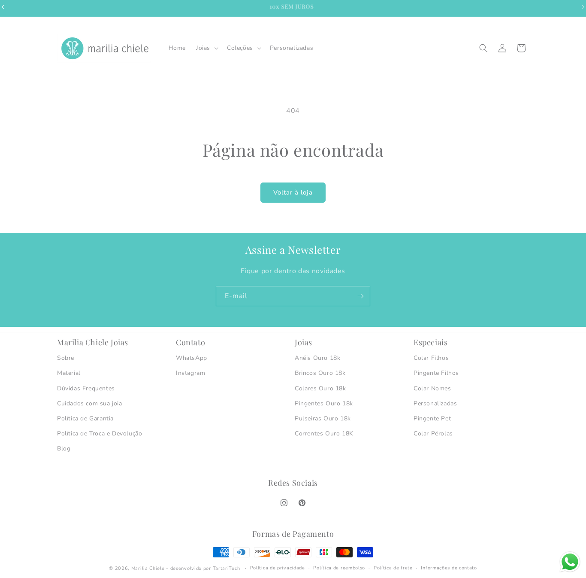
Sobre (65, 358)
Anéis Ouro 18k (317, 358)
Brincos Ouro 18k (320, 373)
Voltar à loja (293, 192)
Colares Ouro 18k (320, 388)
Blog (63, 448)
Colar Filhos (431, 358)
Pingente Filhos (436, 373)
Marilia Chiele (148, 568)
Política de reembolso (339, 568)
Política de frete (393, 568)
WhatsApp (191, 358)
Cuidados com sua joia (89, 403)
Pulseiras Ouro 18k (323, 418)
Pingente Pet (432, 418)
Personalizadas (435, 403)
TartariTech (226, 568)
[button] (206, 48)
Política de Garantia (85, 418)
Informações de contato (449, 568)
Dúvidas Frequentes (86, 388)
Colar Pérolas (433, 433)
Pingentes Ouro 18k (324, 403)
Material (69, 373)
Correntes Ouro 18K (324, 433)
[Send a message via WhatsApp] (570, 562)
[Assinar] (360, 296)
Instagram (190, 373)
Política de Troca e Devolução (99, 433)
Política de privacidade (277, 568)
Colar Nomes (432, 388)
